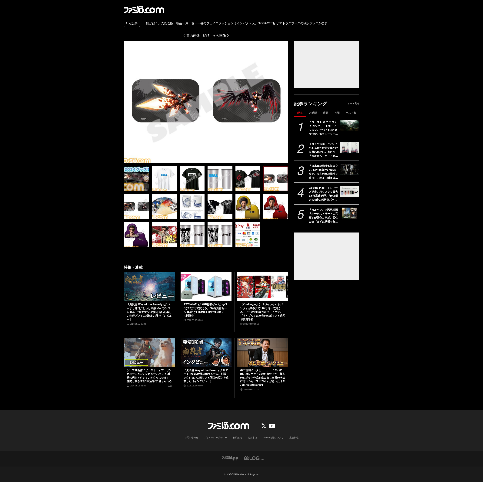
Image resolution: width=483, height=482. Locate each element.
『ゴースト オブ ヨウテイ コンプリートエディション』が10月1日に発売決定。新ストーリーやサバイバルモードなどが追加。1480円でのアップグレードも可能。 (323, 128)
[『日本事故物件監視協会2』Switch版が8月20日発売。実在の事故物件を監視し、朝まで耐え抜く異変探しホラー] (349, 169)
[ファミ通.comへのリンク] (144, 9)
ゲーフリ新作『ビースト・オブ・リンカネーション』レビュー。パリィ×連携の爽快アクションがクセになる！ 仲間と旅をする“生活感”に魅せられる (149, 375)
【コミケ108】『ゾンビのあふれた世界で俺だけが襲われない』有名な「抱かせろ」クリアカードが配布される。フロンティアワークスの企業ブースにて (323, 150)
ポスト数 (351, 112)
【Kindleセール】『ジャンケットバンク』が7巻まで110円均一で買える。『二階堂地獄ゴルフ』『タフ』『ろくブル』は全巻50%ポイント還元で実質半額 (262, 312)
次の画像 (219, 35)
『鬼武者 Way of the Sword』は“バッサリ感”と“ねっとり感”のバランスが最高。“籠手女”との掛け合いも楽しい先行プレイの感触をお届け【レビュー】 (149, 312)
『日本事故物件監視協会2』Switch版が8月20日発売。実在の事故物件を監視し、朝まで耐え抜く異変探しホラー (323, 172)
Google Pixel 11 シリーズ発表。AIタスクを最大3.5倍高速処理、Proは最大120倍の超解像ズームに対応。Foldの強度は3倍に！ (323, 194)
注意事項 (252, 437)
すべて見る (353, 103)
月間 (337, 112)
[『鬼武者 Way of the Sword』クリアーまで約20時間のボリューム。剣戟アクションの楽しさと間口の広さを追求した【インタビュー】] (206, 352)
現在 (300, 112)
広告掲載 (293, 437)
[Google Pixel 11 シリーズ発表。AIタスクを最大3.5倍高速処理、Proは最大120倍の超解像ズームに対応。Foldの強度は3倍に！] (349, 191)
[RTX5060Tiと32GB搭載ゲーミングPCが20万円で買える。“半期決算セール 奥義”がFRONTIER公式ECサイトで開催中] (206, 286)
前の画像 (193, 35)
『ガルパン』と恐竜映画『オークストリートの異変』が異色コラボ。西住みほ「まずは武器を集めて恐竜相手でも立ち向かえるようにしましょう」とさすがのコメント (323, 215)
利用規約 (237, 437)
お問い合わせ (191, 437)
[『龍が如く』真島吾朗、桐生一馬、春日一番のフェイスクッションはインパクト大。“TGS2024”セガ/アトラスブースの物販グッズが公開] (136, 178)
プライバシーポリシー (215, 437)
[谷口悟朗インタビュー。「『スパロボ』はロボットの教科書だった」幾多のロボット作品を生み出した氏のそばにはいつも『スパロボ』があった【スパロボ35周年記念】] (262, 352)
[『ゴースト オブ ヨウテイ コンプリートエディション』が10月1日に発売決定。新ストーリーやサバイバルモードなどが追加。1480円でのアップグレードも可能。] (349, 125)
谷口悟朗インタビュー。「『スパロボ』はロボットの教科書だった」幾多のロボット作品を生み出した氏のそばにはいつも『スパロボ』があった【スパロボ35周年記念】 (262, 377)
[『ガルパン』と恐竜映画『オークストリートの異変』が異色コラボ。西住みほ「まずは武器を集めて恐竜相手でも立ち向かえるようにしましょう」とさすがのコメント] (349, 213)
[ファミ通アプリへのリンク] (230, 458)
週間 (325, 112)
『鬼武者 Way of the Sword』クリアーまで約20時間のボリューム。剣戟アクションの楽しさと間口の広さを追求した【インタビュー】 (206, 375)
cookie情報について (273, 437)
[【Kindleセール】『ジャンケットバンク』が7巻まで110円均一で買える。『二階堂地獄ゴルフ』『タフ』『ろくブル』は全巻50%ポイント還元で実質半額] (262, 286)
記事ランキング (310, 103)
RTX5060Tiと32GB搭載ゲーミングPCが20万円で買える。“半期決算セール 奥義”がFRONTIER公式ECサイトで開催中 (205, 310)
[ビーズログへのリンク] (254, 458)
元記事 (133, 23)
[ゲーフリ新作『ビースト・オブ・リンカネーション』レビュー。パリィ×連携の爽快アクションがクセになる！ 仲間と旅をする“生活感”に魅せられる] (149, 352)
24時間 (313, 112)
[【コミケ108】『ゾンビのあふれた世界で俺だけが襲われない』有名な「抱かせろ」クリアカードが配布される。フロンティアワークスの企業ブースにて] (349, 147)
